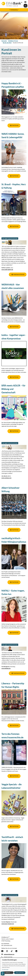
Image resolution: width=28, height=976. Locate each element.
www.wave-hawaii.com (7, 923)
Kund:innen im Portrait (18, 274)
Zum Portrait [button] (15, 125)
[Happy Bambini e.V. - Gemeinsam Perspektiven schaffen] (14, 101)
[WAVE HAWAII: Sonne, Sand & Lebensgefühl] (14, 152)
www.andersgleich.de (7, 269)
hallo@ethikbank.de (9, 954)
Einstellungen (5, 969)
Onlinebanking (14, 9)
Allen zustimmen (20, 972)
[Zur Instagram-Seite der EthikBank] (7, 951)
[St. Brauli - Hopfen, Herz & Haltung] (14, 202)
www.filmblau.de (6, 668)
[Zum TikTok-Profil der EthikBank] (12, 951)
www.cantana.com (6, 478)
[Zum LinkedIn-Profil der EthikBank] (16, 951)
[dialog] (14, 966)
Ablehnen (8, 972)
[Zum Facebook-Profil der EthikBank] (2, 951)
